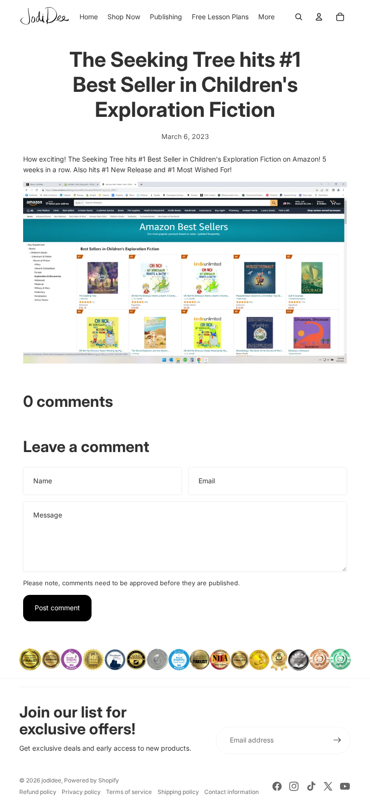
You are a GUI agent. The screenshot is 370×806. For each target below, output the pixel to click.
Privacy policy (81, 791)
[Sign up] (337, 740)
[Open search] (298, 16)
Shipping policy (178, 791)
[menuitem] (266, 16)
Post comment (57, 608)
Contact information (231, 791)
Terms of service (129, 791)
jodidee (51, 780)
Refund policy (37, 791)
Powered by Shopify (91, 780)
